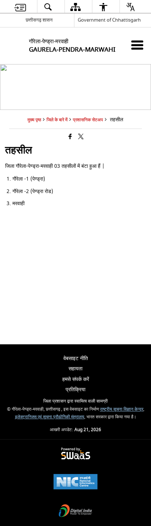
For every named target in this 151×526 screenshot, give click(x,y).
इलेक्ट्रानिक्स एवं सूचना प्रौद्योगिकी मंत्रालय (49, 417)
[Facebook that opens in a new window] (70, 137)
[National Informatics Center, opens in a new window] (75, 482)
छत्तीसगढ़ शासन (39, 19)
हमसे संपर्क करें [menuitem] (75, 379)
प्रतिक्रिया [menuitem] (75, 389)
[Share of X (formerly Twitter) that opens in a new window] (80, 137)
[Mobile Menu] (137, 44)
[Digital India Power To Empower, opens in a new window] (75, 511)
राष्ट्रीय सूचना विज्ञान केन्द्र (121, 409)
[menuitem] (20, 7)
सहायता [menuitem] (75, 369)
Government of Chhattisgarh (109, 19)
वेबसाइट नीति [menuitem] (75, 358)
